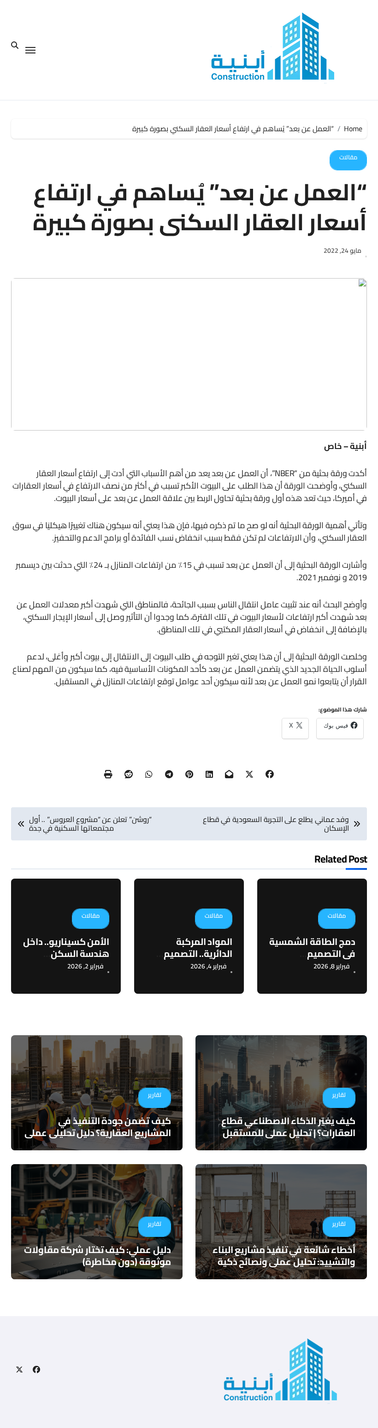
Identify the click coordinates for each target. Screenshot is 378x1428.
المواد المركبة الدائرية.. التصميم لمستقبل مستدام (196, 953)
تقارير (339, 1094)
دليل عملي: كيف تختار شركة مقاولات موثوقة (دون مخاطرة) (97, 1255)
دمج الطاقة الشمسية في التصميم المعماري (312, 953)
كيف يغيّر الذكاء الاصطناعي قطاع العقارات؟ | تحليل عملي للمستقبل (288, 1126)
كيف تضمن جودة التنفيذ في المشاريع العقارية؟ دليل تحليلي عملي (97, 1126)
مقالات (348, 157)
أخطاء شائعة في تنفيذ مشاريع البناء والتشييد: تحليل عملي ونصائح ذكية (284, 1255)
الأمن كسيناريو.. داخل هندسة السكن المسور (66, 953)
